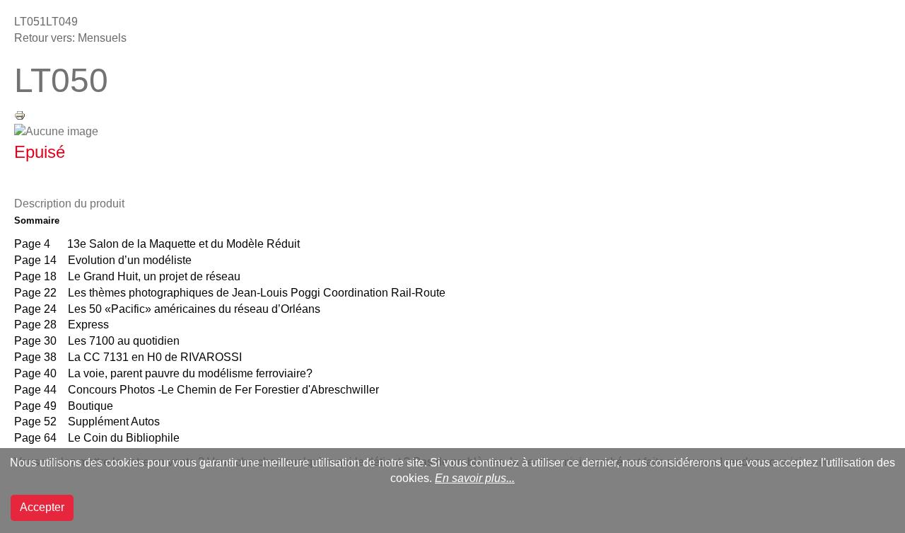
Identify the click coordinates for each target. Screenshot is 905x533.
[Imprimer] (19, 114)
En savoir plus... (475, 478)
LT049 (62, 22)
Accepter (42, 507)
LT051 (30, 22)
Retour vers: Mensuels (70, 38)
